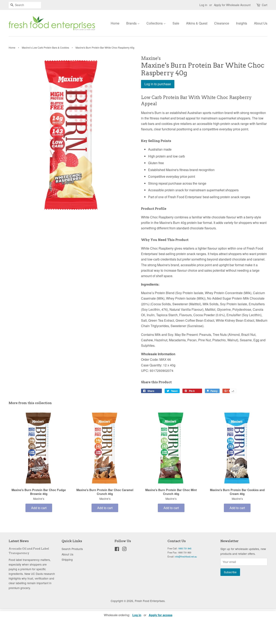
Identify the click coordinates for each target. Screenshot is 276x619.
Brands (131, 23)
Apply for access (160, 615)
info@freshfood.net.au (186, 556)
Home (115, 23)
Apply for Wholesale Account (232, 5)
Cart (264, 5)
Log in (203, 5)
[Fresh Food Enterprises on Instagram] (124, 550)
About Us (260, 23)
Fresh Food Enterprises (150, 601)
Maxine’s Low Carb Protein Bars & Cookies (45, 47)
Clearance (221, 23)
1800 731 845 (184, 548)
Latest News (19, 541)
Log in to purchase (157, 84)
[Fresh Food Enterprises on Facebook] (117, 550)
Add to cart (38, 507)
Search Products (72, 549)
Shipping (67, 559)
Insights (241, 23)
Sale (176, 23)
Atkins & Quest (196, 23)
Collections (154, 23)
